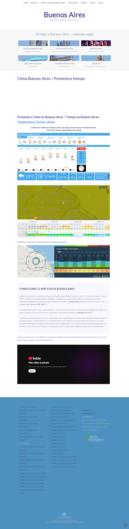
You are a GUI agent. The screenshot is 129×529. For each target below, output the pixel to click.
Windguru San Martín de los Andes (32, 483)
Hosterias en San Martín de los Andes (33, 476)
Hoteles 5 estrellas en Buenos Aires (64, 463)
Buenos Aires (64, 14)
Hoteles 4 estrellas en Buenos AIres (64, 466)
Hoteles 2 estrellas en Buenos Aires (64, 457)
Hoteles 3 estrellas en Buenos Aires (64, 460)
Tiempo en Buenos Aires (82, 117)
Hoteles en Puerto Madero (60, 450)
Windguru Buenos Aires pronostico (63, 430)
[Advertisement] (63, 98)
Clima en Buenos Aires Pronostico (63, 427)
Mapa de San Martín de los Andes (31, 486)
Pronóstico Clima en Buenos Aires (40, 117)
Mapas (83, 3)
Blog (101, 3)
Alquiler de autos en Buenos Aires (63, 420)
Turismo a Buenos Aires (59, 417)
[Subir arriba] (126, 526)
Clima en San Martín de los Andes (31, 480)
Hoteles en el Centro (58, 447)
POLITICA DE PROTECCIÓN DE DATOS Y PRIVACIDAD (64, 522)
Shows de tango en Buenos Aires (62, 413)
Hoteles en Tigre (57, 453)
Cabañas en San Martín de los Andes (32, 473)
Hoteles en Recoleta (58, 433)
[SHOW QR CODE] (97, 277)
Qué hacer (73, 3)
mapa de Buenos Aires (59, 423)
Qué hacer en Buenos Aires (60, 410)
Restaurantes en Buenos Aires (61, 407)
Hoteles (33, 3)
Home (26, 3)
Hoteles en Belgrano (58, 443)
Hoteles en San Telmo (58, 440)
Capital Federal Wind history (67, 249)
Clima (92, 3)
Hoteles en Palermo (58, 437)
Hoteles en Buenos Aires (28, 407)
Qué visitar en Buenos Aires (53, 3)
